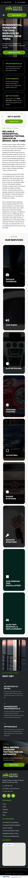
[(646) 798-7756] (2, 2)
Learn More (12, 282)
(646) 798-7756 (8, 2)
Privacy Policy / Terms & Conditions (14, 873)
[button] (3, 15)
